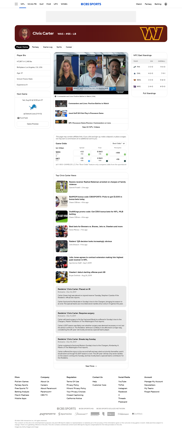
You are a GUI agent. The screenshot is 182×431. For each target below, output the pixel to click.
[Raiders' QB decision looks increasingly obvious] (62, 246)
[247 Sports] (47, 413)
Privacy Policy (73, 385)
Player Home (22, 47)
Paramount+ (46, 392)
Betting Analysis (22, 392)
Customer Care (99, 385)
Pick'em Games (21, 381)
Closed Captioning (75, 395)
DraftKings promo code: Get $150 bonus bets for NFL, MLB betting (96, 212)
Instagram (122, 388)
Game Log (47, 47)
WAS (139, 80)
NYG (139, 86)
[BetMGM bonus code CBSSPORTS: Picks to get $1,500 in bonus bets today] (62, 202)
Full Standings (149, 93)
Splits (59, 47)
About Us (45, 381)
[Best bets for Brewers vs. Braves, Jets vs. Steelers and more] (62, 231)
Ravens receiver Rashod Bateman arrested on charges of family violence (97, 183)
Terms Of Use (73, 381)
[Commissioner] (97, 413)
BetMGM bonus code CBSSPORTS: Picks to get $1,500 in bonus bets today (95, 198)
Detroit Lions (30, 114)
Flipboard (122, 402)
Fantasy (35, 47)
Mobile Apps (20, 398)
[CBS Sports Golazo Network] (110, 408)
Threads (122, 398)
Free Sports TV (21, 388)
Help (94, 381)
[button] (16, 4)
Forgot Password (151, 392)
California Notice (74, 398)
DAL (139, 73)
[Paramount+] (81, 413)
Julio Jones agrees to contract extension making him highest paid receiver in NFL (96, 258)
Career (69, 47)
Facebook (122, 392)
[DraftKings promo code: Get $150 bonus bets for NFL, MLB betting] (62, 216)
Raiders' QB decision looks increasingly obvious (90, 241)
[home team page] (33, 107)
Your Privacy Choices (76, 392)
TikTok (121, 385)
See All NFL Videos (91, 127)
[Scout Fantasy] (123, 414)
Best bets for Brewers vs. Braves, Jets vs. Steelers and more (96, 226)
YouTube (122, 381)
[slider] (91, 87)
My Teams (148, 388)
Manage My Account (153, 381)
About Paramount (48, 388)
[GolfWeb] (137, 414)
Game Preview (33, 124)
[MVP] (111, 413)
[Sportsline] (65, 413)
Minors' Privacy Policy (76, 388)
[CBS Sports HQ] (86, 408)
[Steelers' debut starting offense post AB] (62, 277)
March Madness (22, 395)
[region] (91, 73)
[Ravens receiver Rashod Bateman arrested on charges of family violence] (62, 187)
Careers (44, 385)
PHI (138, 67)
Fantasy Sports (21, 385)
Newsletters (149, 385)
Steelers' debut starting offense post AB (87, 272)
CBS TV (44, 395)
